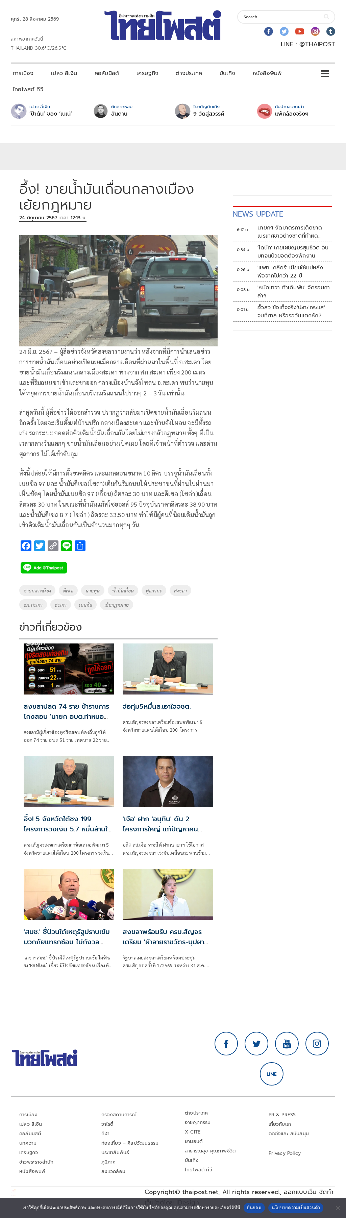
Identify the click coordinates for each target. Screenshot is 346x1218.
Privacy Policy (285, 1153)
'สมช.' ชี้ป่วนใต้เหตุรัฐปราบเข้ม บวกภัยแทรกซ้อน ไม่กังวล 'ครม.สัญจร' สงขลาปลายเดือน (67, 942)
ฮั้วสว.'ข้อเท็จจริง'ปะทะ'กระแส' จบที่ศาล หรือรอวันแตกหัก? (291, 311)
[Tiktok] (331, 31)
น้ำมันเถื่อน (123, 590)
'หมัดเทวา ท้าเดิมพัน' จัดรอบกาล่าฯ (293, 292)
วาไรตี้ (107, 1124)
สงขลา (180, 590)
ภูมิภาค (108, 1162)
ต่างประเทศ (189, 73)
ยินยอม (254, 1207)
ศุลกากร (154, 590)
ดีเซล (68, 590)
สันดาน (119, 114)
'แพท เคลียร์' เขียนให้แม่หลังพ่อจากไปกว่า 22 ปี (290, 272)
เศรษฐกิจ (147, 73)
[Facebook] (268, 31)
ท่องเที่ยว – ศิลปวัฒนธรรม (130, 1143)
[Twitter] (284, 31)
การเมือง (23, 73)
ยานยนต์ (193, 1141)
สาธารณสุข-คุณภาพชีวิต (210, 1150)
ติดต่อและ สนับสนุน (289, 1133)
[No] (337, 1207)
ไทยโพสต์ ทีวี (28, 90)
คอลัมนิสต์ (107, 73)
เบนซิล (85, 605)
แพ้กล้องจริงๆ (291, 114)
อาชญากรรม (198, 1122)
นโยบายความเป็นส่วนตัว (296, 1207)
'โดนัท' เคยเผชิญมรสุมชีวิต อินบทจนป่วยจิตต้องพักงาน (292, 252)
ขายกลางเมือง (37, 590)
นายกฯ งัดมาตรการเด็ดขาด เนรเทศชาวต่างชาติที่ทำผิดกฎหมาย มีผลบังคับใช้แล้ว (289, 232)
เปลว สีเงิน (64, 73)
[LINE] (272, 1074)
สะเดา (61, 605)
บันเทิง (227, 73)
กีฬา (105, 1133)
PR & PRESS (282, 1114)
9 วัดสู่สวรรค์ (208, 114)
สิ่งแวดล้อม (113, 1171)
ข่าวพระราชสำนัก (36, 1162)
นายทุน (92, 590)
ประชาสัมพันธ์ (115, 1152)
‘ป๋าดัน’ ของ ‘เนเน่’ (50, 114)
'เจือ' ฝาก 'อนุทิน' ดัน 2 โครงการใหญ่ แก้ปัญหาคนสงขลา (160, 829)
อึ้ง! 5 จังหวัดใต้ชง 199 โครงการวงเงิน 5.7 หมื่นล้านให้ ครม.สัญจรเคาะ (68, 829)
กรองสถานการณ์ (119, 1114)
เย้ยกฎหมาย (116, 605)
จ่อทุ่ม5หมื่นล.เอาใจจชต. (157, 706)
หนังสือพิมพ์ (267, 73)
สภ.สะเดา (33, 605)
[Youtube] (299, 31)
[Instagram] (315, 31)
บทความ (27, 1143)
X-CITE (192, 1132)
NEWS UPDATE (258, 214)
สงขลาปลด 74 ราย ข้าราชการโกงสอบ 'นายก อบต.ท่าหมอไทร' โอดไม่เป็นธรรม (66, 716)
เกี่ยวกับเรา (280, 1124)
